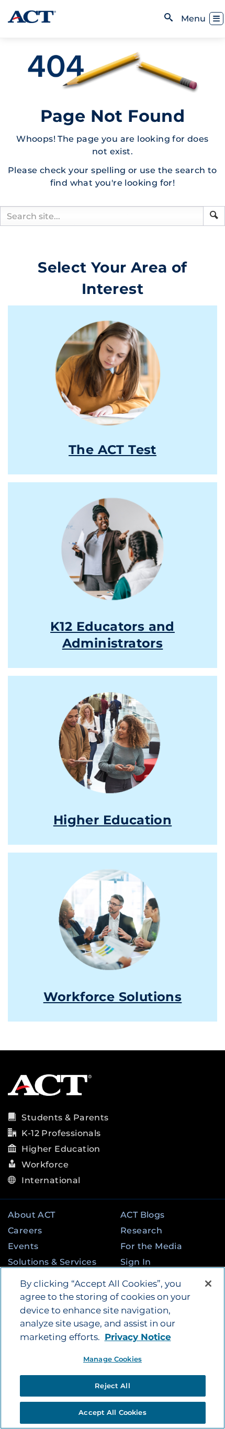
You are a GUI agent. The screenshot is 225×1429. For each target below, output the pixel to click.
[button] (214, 215)
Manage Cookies (112, 1359)
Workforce (45, 1165)
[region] (112, 1348)
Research (141, 1230)
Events (23, 1246)
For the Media (151, 1246)
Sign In (135, 1262)
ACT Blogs (142, 1215)
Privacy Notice (138, 1337)
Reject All (112, 1385)
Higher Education (112, 819)
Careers (25, 1230)
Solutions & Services (52, 1262)
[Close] (208, 1283)
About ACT (31, 1215)
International (50, 1180)
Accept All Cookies (112, 1412)
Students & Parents (64, 1117)
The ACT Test (112, 449)
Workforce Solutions (112, 996)
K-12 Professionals (60, 1133)
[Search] (214, 216)
